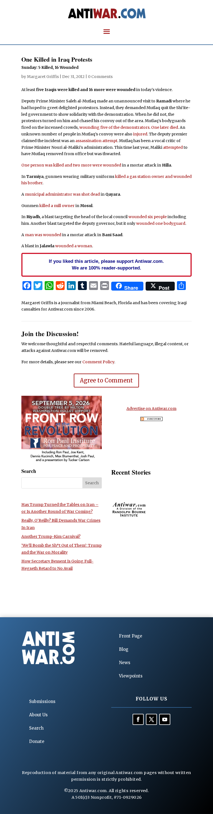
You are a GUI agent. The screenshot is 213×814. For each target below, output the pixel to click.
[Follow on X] (151, 719)
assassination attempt (96, 140)
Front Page (130, 636)
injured (140, 134)
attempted (173, 147)
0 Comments (100, 76)
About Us (38, 714)
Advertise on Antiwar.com (151, 408)
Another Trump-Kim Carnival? (50, 536)
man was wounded (43, 234)
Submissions (42, 701)
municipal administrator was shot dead (62, 194)
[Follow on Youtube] (164, 719)
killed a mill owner (57, 205)
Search (36, 728)
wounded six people (147, 216)
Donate (36, 741)
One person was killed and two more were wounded (71, 165)
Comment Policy (98, 361)
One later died (164, 127)
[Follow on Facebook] (138, 719)
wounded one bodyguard (160, 223)
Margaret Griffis (43, 76)
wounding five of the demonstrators (114, 127)
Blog (123, 649)
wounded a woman (73, 245)
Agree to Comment (106, 380)
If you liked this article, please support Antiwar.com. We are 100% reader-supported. (106, 264)
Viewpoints (131, 676)
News (124, 662)
